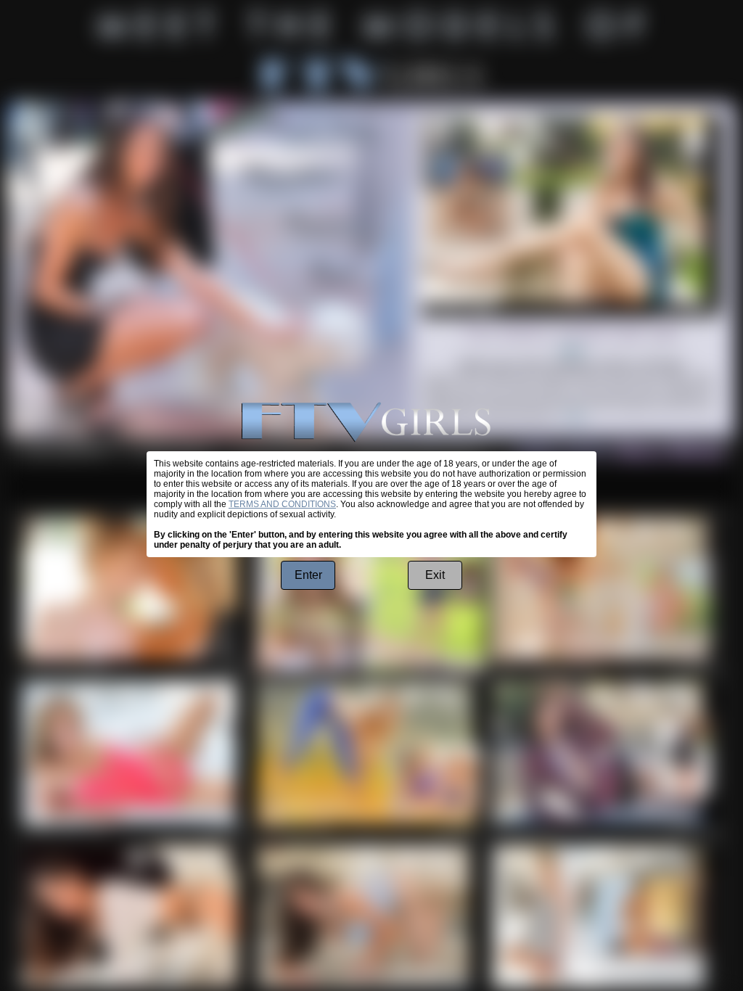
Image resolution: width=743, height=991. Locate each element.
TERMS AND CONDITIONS (282, 504)
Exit (435, 575)
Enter (308, 575)
